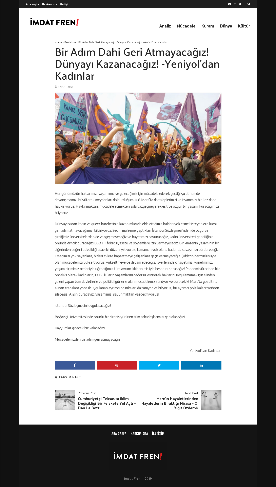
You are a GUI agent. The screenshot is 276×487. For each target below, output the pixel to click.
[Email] (229, 4)
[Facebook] (235, 4)
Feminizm (70, 42)
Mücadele (186, 25)
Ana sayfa (32, 4)
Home (58, 42)
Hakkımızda (49, 4)
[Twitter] (240, 4)
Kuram (207, 25)
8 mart (75, 377)
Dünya (226, 25)
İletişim (65, 4)
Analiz (165, 25)
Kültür (244, 25)
